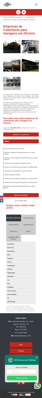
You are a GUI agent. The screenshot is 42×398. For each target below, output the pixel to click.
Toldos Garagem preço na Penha (14, 148)
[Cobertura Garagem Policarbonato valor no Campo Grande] (30, 65)
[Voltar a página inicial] (7, 4)
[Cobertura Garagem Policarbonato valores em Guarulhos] (11, 46)
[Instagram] (19, 383)
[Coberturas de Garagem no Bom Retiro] (11, 83)
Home (21, 345)
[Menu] (36, 4)
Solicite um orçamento (21, 134)
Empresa (21, 351)
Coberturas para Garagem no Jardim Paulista (18, 171)
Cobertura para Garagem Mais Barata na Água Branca (20, 182)
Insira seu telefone (22, 367)
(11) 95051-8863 (15, 128)
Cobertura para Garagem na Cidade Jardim (17, 163)
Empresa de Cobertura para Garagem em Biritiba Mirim (21, 167)
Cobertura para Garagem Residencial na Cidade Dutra (20, 178)
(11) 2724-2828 (22, 329)
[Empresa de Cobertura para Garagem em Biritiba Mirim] (30, 46)
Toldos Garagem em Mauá (12, 175)
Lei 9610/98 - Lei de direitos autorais (25, 311)
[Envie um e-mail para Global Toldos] (24, 12)
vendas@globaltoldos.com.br (22, 336)
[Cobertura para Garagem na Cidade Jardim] (11, 65)
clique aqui (26, 128)
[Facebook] (23, 383)
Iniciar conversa (22, 378)
